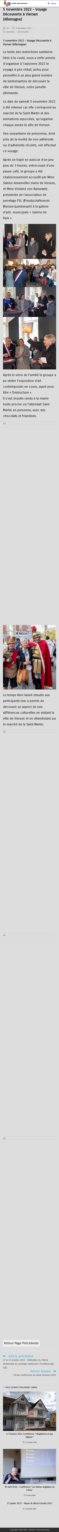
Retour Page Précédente (21, 1343)
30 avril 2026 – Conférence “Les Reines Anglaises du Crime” (29, 1488)
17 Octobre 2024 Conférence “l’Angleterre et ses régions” (29, 1435)
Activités (11, 32)
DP (8, 28)
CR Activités (23, 32)
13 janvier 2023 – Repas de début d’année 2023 (29, 1503)
